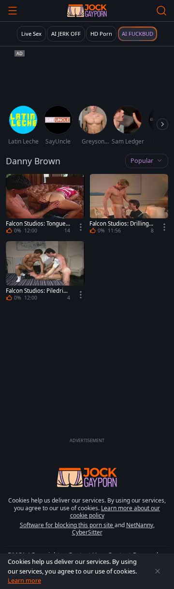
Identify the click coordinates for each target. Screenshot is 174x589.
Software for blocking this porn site (67, 525)
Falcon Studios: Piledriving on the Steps (37, 290)
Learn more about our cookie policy (115, 512)
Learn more (24, 580)
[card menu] (81, 227)
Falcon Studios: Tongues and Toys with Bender (37, 223)
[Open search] (161, 10)
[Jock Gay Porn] (86, 10)
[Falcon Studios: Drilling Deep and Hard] (128, 205)
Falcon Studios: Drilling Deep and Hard (119, 223)
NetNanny (139, 525)
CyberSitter (87, 532)
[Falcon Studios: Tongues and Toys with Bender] (45, 205)
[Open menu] (12, 10)
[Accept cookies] (157, 571)
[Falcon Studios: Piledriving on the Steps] (45, 272)
